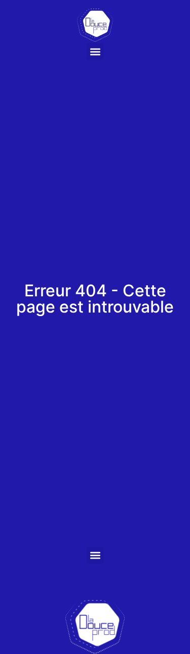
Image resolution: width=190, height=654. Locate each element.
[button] (95, 51)
